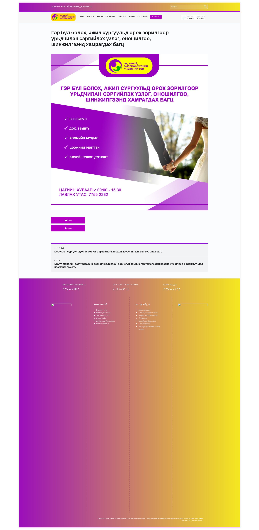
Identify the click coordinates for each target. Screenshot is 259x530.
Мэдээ (69, 220)
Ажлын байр (101, 318)
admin (69, 228)
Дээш (201, 518)
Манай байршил (102, 323)
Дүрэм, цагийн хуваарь (105, 321)
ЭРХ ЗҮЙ (132, 17)
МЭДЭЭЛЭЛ (122, 17)
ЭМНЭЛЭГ (90, 17)
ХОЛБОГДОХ (155, 17)
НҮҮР (82, 17)
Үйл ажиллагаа (102, 315)
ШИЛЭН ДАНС (110, 17)
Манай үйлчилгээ (103, 312)
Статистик (143, 318)
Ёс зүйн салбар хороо (147, 321)
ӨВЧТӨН (100, 17)
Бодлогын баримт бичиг (148, 315)
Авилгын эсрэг (144, 310)
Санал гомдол (144, 323)
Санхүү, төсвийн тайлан (148, 312)
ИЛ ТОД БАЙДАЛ (143, 17)
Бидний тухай (101, 310)
